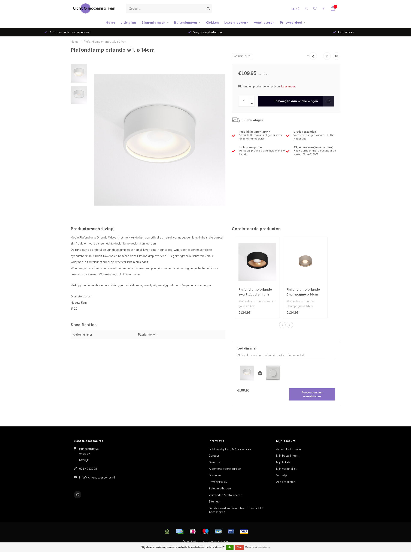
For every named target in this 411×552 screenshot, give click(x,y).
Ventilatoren (264, 22)
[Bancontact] (218, 531)
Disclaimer (216, 475)
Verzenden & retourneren (225, 495)
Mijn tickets (283, 462)
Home (110, 22)
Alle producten (285, 481)
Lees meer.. (288, 86)
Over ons (215, 462)
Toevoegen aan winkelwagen (296, 101)
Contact (214, 455)
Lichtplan (128, 22)
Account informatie (288, 449)
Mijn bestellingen (287, 455)
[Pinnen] (231, 531)
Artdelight (242, 56)
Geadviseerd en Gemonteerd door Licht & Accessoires (236, 510)
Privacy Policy (218, 481)
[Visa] (244, 531)
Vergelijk (281, 475)
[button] (282, 325)
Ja (229, 547)
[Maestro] (205, 531)
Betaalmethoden (220, 488)
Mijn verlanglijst (286, 468)
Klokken (212, 22)
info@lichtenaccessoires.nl (97, 477)
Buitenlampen (185, 22)
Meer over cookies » (257, 547)
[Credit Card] (179, 531)
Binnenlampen (153, 22)
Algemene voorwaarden (225, 468)
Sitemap (214, 501)
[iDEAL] (192, 531)
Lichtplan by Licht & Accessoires (230, 449)
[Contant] (167, 531)
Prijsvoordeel (291, 22)
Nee (239, 547)
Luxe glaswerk (236, 22)
